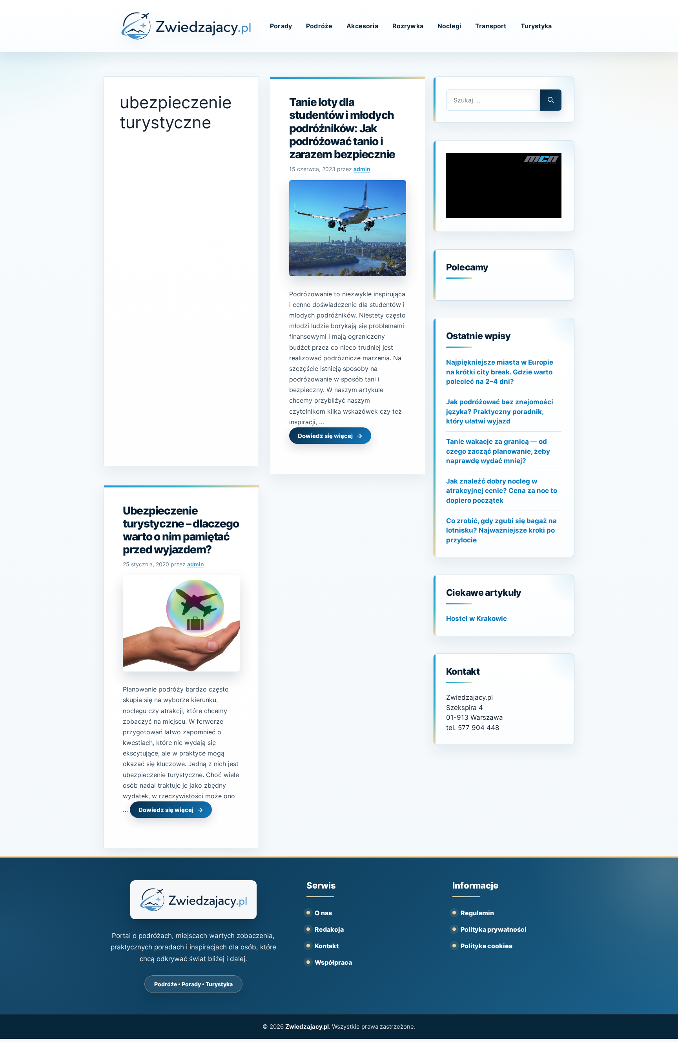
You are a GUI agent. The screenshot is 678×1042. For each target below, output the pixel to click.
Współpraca (333, 962)
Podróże (319, 26)
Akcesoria (362, 26)
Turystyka (536, 26)
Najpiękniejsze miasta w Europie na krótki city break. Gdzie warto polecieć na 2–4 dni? (499, 371)
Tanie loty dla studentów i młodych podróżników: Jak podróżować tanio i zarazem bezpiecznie (342, 128)
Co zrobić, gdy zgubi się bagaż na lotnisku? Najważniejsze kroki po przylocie (501, 530)
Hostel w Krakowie (476, 618)
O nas (323, 913)
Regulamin (477, 913)
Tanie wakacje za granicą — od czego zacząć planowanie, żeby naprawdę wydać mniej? (498, 451)
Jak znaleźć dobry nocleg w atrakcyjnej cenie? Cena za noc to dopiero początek (501, 490)
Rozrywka (407, 26)
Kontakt (327, 946)
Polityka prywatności (494, 929)
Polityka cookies (486, 946)
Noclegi (449, 26)
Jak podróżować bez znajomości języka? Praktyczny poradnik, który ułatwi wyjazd (499, 411)
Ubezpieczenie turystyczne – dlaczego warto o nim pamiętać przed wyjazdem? (181, 530)
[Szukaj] (550, 100)
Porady (281, 26)
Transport (490, 26)
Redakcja (329, 929)
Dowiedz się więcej (325, 436)
